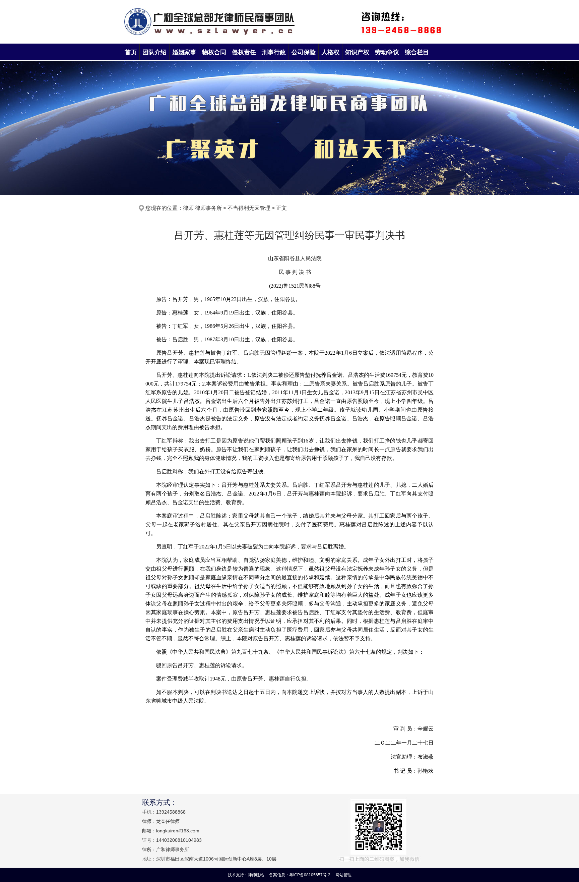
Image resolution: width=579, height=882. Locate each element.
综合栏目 (417, 52)
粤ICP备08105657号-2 (310, 875)
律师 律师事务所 (202, 208)
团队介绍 (154, 52)
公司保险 (304, 52)
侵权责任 (244, 52)
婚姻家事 (184, 52)
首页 (131, 52)
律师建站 (256, 875)
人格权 (330, 52)
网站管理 (343, 875)
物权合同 (214, 52)
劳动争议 (387, 52)
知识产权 (357, 52)
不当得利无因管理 (249, 208)
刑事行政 (274, 52)
